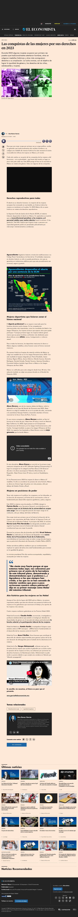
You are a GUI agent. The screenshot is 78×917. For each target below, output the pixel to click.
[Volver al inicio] (25, 881)
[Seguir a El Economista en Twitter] (59, 897)
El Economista (15, 884)
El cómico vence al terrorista (47, 830)
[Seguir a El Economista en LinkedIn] (63, 897)
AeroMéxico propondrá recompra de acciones (46, 807)
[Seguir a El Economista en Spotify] (70, 897)
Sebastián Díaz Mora (6, 860)
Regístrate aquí (57, 889)
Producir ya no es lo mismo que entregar (67, 831)
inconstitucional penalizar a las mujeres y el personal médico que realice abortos (26, 219)
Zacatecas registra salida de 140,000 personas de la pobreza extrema (29, 808)
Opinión (3, 781)
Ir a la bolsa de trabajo (21, 901)
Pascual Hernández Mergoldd (8, 789)
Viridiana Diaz (24, 836)
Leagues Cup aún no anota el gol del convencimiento (29, 784)
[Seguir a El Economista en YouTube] (66, 897)
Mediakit (11, 887)
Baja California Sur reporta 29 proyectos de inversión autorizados (10, 808)
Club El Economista (33, 884)
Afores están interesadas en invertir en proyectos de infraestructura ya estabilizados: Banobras (9, 856)
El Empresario (23, 884)
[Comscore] (64, 910)
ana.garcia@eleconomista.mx (18, 696)
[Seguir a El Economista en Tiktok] (70, 900)
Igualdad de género (29, 709)
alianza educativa (51, 35)
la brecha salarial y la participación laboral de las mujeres (29, 621)
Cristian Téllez (43, 789)
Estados (3, 805)
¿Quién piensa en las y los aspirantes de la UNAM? (28, 855)
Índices (67, 35)
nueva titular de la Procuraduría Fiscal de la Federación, (28, 536)
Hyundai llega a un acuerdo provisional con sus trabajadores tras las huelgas (66, 785)
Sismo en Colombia (27, 35)
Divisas (72, 35)
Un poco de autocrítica (8, 830)
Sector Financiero (6, 852)
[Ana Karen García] (3, 133)
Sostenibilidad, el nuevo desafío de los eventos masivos (29, 831)
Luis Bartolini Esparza (64, 860)
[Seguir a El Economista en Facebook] (56, 897)
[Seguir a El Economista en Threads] (66, 900)
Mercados (42, 781)
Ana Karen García (14, 133)
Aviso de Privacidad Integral (28, 889)
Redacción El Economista (7, 813)
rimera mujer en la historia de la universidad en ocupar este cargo (29, 509)
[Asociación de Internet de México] (74, 910)
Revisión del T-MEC (39, 35)
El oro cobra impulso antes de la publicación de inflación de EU (67, 807)
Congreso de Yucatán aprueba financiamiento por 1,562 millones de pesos (48, 856)
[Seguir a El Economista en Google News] (63, 900)
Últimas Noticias (8, 35)
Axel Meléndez (24, 860)
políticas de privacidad (68, 891)
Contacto (39, 889)
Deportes (23, 781)
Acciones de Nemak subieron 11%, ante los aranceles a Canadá (48, 784)
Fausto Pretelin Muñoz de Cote (46, 836)
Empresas (61, 781)
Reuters (61, 813)
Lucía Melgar (5, 836)
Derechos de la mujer (13, 709)
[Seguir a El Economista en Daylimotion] (59, 900)
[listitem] (4, 141)
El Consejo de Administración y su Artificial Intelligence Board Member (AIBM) (67, 856)
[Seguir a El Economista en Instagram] (73, 897)
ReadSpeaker (38, 142)
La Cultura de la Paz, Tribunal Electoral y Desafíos (10, 784)
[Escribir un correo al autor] (17, 732)
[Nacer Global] (6, 896)
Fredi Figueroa (24, 789)
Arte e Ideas (4, 40)
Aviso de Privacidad (15, 889)
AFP (61, 789)
